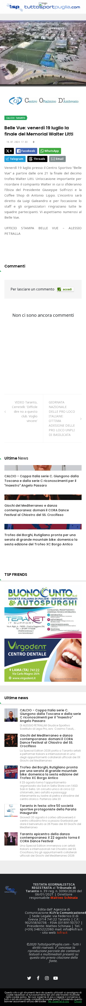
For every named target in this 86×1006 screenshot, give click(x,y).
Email (60, 159)
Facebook (28, 151)
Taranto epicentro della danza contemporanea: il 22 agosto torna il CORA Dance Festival (50, 837)
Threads (39, 159)
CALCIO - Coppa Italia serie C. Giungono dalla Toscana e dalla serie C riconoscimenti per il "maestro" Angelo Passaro (41, 481)
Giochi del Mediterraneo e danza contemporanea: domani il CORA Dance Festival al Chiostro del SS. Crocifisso (36, 510)
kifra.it (62, 932)
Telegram (16, 159)
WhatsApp (52, 151)
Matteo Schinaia (64, 897)
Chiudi (78, 1001)
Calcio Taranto (15, 118)
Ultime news (16, 698)
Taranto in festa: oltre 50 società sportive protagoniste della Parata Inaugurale (48, 809)
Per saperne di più (58, 1001)
